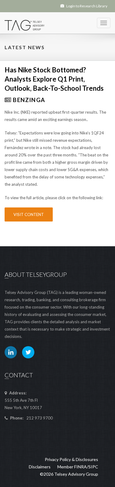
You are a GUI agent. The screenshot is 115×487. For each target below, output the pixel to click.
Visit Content (28, 214)
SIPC (93, 466)
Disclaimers (40, 466)
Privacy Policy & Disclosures (71, 459)
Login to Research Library (86, 6)
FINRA (80, 466)
